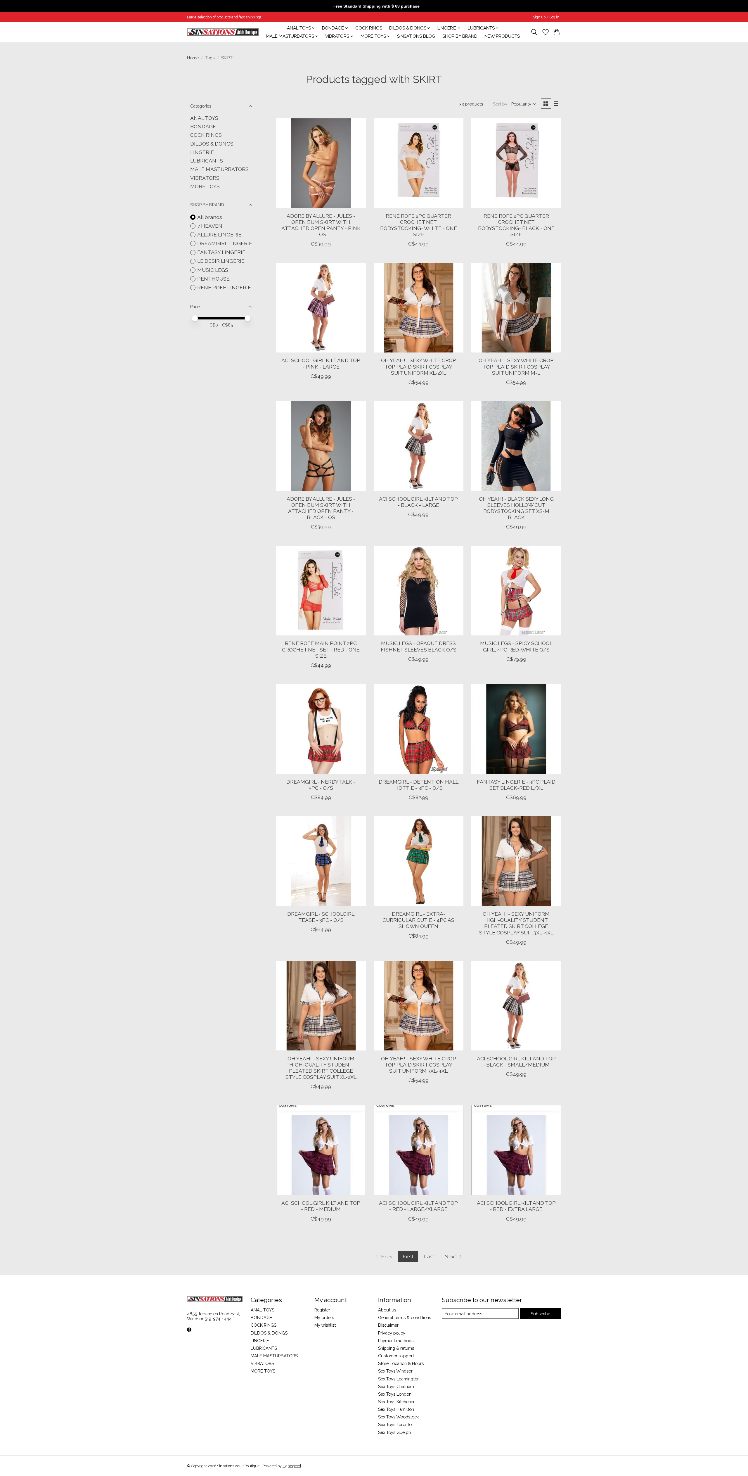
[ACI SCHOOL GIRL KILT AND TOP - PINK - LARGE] (321, 307)
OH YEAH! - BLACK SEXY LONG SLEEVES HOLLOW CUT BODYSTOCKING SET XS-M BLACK (516, 508)
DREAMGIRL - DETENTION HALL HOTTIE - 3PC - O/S (418, 785)
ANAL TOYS (204, 118)
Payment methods (395, 1340)
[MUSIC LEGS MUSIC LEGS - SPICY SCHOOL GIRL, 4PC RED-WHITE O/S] (516, 590)
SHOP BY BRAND (459, 36)
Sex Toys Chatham (396, 1386)
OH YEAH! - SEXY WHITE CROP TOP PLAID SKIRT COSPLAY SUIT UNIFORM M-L (516, 366)
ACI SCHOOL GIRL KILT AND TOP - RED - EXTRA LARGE (516, 1206)
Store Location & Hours (401, 1363)
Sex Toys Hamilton (396, 1409)
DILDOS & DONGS (211, 144)
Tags (209, 57)
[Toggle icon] (534, 32)
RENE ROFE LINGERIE (224, 287)
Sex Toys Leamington (399, 1378)
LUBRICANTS (206, 161)
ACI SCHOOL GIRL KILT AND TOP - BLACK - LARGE (418, 502)
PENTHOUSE (213, 279)
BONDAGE (203, 126)
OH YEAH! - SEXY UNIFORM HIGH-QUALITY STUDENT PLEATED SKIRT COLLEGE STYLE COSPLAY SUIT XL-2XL (320, 1067)
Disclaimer (388, 1325)
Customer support (396, 1355)
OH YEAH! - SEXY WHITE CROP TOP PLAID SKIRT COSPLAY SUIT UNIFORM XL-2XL (418, 366)
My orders (324, 1317)
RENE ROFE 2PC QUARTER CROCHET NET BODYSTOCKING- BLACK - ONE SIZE (516, 225)
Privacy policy (391, 1332)
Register (322, 1309)
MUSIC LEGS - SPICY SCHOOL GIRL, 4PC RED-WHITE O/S (516, 646)
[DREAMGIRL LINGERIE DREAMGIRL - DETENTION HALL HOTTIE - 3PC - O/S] (418, 729)
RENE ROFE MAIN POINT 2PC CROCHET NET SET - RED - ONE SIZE (321, 649)
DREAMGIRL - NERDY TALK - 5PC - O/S (320, 785)
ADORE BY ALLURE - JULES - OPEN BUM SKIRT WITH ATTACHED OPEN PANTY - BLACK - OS (321, 508)
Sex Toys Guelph (394, 1432)
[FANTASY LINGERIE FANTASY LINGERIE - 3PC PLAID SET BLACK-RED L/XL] (516, 729)
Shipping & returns (396, 1348)
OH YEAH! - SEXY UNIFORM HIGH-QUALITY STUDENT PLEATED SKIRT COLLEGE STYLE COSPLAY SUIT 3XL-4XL (516, 923)
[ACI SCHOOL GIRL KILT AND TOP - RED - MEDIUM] (321, 1150)
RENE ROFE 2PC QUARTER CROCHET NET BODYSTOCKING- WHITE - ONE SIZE (418, 225)
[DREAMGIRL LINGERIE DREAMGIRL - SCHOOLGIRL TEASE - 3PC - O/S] (321, 861)
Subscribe (540, 1313)
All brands (209, 217)
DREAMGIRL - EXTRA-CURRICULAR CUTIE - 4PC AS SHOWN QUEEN (418, 920)
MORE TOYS (205, 186)
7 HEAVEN (209, 226)
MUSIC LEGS (212, 270)
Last (429, 1256)
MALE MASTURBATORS (219, 169)
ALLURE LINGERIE (219, 234)
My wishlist (325, 1325)
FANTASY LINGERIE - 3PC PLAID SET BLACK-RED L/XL (516, 785)
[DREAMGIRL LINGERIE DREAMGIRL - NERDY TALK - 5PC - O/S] (321, 729)
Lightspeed (292, 1466)
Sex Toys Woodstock (398, 1416)
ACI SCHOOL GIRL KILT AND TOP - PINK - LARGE (320, 363)
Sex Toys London (394, 1394)
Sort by (500, 103)
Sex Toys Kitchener (396, 1401)
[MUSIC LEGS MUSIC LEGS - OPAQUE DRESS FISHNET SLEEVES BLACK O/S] (418, 590)
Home (193, 57)
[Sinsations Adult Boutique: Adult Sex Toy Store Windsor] (223, 32)
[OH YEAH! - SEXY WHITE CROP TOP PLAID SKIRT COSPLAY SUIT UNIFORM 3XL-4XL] (418, 1006)
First (408, 1256)
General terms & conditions (404, 1317)
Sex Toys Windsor (395, 1370)
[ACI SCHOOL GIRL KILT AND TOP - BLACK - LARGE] (418, 446)
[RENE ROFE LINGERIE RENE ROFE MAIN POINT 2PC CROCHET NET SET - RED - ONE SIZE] (321, 590)
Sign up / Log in (546, 17)
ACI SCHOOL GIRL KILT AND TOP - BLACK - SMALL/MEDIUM (516, 1061)
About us (387, 1309)
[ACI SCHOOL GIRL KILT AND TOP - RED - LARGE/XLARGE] (418, 1150)
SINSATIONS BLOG (416, 36)
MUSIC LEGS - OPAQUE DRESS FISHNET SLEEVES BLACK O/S (418, 646)
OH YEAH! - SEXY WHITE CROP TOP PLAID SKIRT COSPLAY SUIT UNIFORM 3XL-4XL (418, 1064)
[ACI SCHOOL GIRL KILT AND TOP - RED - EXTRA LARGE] (516, 1150)
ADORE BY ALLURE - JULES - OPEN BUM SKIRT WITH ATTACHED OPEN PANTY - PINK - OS (321, 225)
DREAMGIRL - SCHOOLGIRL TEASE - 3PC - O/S (320, 917)
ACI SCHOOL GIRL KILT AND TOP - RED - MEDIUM (320, 1206)
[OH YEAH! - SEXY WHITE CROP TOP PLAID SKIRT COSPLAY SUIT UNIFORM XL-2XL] (418, 307)
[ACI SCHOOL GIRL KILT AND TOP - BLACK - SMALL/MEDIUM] (516, 1006)
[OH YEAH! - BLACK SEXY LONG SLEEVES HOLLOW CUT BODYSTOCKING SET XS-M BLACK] (516, 446)
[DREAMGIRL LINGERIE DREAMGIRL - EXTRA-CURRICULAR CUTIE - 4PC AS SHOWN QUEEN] (418, 861)
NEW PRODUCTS (502, 36)
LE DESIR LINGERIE (221, 261)
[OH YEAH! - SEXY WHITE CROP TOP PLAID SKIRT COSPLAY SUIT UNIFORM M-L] (516, 307)
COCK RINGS (368, 28)
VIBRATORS (204, 178)
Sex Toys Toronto (395, 1424)
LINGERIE (202, 152)
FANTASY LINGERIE (221, 252)
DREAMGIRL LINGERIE (224, 243)
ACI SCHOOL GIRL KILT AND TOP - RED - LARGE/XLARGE (418, 1206)
